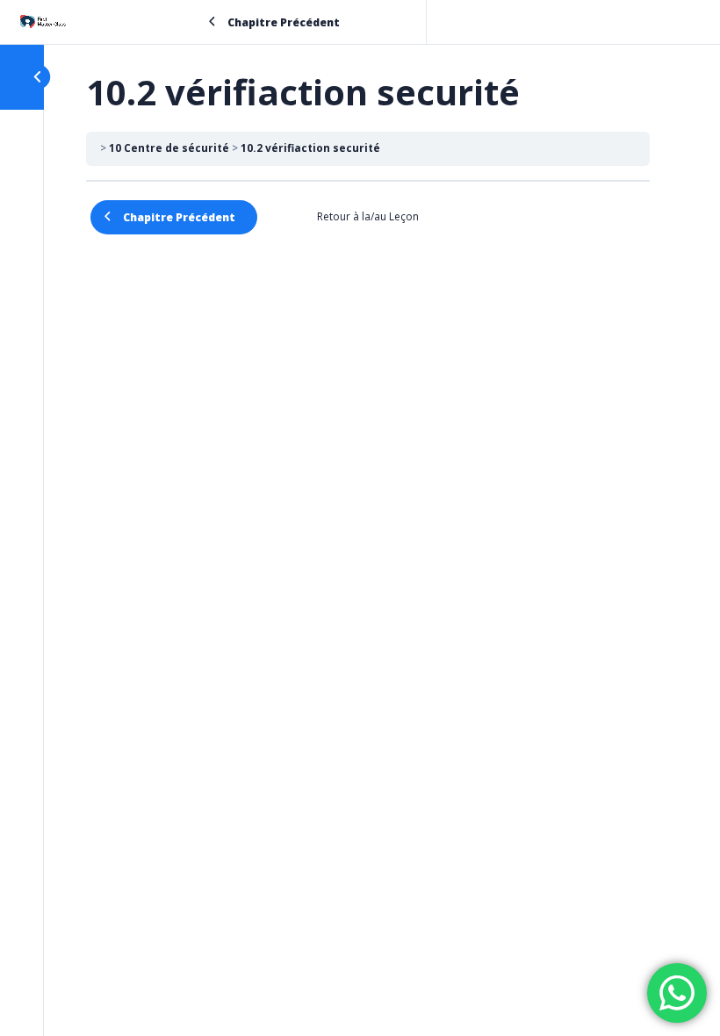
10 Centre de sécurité (169, 147)
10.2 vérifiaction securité (310, 147)
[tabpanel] (368, 192)
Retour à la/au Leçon (368, 216)
